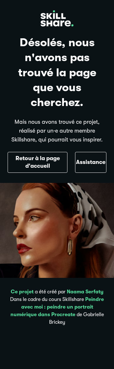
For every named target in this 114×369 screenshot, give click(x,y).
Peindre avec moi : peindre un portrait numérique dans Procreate (57, 307)
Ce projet (22, 292)
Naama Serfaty (85, 292)
